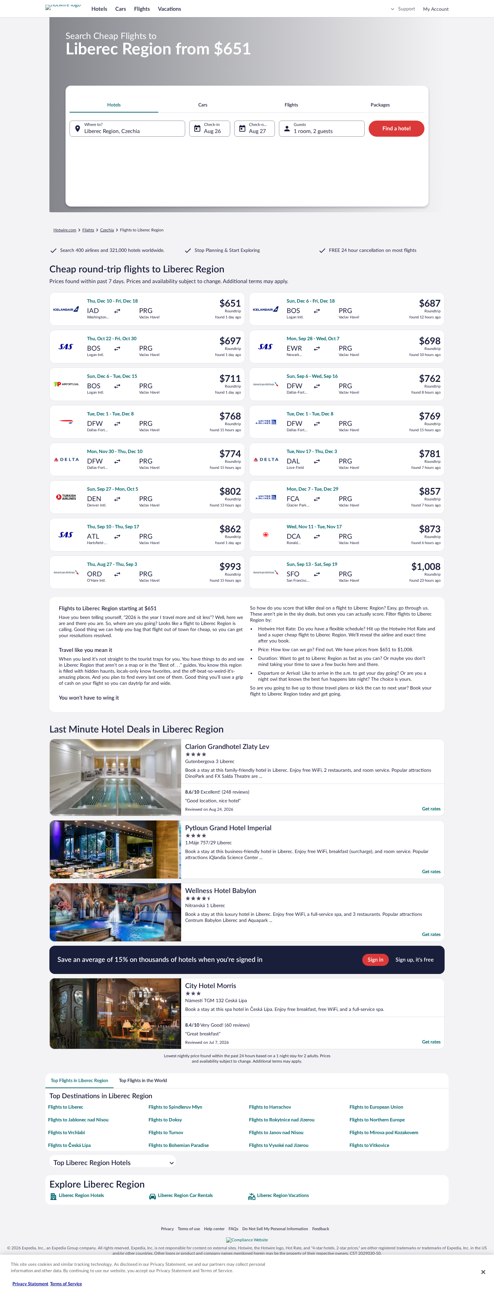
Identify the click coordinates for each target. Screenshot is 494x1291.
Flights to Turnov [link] (166, 1132)
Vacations (169, 9)
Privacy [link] (167, 1229)
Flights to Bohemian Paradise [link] (179, 1145)
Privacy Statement (30, 1284)
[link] (98, 1197)
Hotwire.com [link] (64, 230)
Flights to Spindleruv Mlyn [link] (175, 1107)
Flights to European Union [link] (376, 1107)
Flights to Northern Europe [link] (377, 1120)
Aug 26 (212, 131)
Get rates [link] (431, 809)
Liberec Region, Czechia (112, 131)
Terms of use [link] (189, 1229)
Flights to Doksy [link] (165, 1120)
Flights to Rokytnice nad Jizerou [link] (282, 1120)
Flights (142, 9)
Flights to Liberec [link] (65, 1107)
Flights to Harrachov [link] (270, 1107)
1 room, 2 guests (313, 131)
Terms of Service (66, 1284)
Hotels (99, 9)
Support (406, 9)
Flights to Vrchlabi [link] (66, 1132)
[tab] (114, 105)
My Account (436, 9)
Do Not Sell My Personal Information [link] (275, 1229)
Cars (120, 9)
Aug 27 (257, 131)
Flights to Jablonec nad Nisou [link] (78, 1120)
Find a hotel (396, 128)
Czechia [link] (107, 230)
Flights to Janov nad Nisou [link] (276, 1132)
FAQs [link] (233, 1229)
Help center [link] (214, 1229)
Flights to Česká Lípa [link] (69, 1145)
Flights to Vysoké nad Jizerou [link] (278, 1145)
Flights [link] (88, 230)
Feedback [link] (320, 1229)
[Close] (483, 1271)
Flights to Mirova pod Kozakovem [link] (383, 1132)
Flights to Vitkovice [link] (369, 1145)
